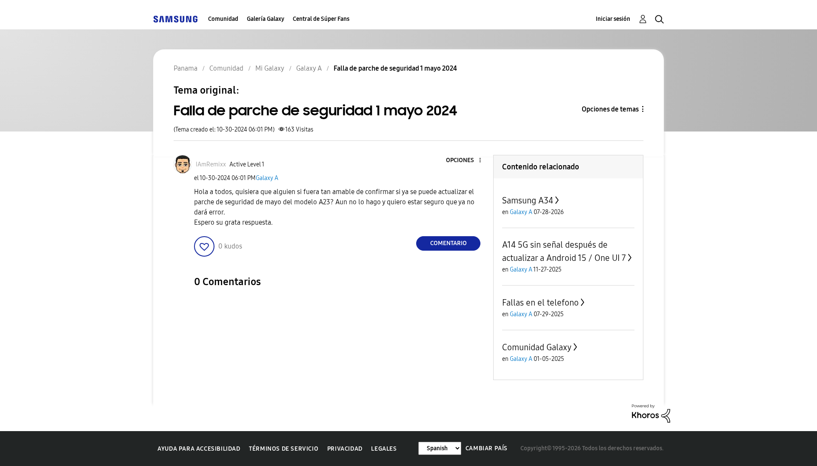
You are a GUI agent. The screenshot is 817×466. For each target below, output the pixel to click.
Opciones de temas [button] (610, 109)
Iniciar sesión (613, 19)
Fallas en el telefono (540, 302)
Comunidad (223, 19)
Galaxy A (267, 178)
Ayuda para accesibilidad (198, 448)
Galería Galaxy (265, 19)
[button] (466, 161)
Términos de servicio (283, 448)
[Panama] (175, 19)
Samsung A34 (527, 200)
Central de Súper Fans (321, 19)
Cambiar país (487, 448)
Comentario (448, 243)
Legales (384, 448)
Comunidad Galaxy (536, 347)
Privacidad (345, 448)
